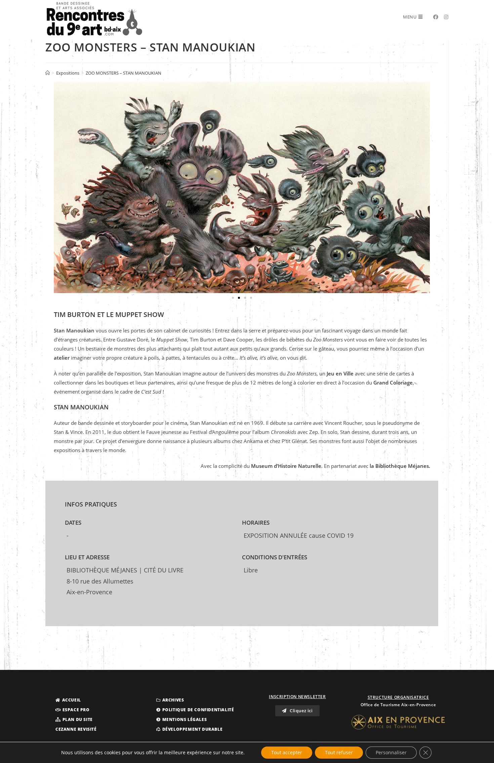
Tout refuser (339, 752)
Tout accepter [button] (286, 752)
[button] (233, 298)
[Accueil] (47, 73)
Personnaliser (391, 752)
